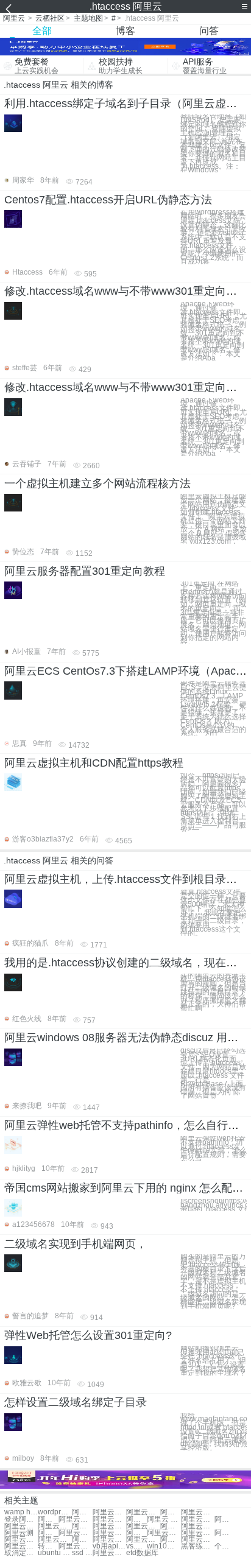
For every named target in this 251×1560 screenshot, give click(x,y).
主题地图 (88, 18)
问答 (209, 31)
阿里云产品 (143, 1539)
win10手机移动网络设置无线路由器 (163, 1546)
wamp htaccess (21, 1512)
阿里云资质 (21, 1526)
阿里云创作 (170, 1539)
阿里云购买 (197, 1512)
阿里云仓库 (75, 1533)
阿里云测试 (170, 1512)
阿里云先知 (109, 1519)
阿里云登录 (21, 1546)
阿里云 (14, 18)
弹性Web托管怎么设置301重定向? (88, 1335)
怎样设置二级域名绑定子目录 (75, 1402)
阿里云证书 (54, 1526)
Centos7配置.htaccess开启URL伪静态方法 (108, 200)
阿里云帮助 (48, 1533)
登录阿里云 (21, 1519)
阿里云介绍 (109, 1533)
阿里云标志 (109, 1539)
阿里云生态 (197, 1526)
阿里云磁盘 (82, 1539)
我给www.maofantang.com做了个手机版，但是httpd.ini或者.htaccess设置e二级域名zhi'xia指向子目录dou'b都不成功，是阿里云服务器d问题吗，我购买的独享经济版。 (213, 1431)
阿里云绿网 (224, 1519)
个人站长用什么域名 (224, 1546)
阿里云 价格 (136, 1519)
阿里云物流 (197, 1539)
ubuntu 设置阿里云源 (54, 1553)
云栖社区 (50, 18)
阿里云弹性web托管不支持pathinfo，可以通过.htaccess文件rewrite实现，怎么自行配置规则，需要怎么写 (213, 1148)
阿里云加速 (197, 1533)
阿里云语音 (75, 1546)
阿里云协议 (224, 1533)
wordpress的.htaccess (54, 1512)
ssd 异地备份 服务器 (82, 1553)
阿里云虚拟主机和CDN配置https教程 (93, 763)
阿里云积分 (82, 1526)
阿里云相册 (136, 1533)
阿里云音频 (54, 1539)
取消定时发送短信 (21, 1553)
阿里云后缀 (143, 1526)
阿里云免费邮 (109, 1553)
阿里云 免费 (163, 1519)
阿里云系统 (109, 1512)
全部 (42, 31)
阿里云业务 (197, 1519)
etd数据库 (142, 1553)
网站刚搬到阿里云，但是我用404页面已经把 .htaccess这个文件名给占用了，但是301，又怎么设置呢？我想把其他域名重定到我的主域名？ (213, 1361)
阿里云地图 (21, 1539)
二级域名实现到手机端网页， (75, 1244)
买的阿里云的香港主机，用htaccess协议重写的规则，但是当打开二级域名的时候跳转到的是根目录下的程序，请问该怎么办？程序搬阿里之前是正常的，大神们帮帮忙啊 (213, 992)
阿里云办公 (75, 1519)
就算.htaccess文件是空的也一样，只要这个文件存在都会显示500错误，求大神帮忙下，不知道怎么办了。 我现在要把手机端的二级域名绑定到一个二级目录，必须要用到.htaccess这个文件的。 (213, 912)
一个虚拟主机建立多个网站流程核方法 (97, 483)
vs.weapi (136, 1546)
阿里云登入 (48, 1519)
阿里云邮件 (109, 1526)
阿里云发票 (170, 1526)
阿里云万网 (82, 1512)
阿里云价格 (143, 1512)
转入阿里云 (48, 1546)
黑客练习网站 (197, 1546)
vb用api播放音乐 (109, 1546)
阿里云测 (19, 1533)
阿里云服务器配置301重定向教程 (84, 571)
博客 (125, 31)
